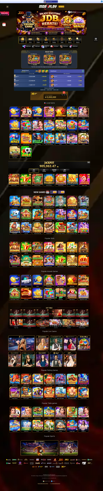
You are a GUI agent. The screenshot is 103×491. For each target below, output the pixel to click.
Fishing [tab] (44, 170)
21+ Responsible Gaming (55, 483)
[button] (84, 22)
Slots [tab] (34, 170)
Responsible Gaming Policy (43, 483)
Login (61, 6)
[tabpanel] (49, 181)
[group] (16, 314)
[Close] (102, 1)
